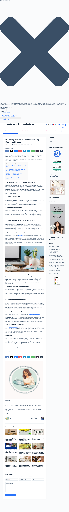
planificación (51, 266)
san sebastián (51, 271)
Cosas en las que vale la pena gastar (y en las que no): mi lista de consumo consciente (38, 452)
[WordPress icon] (9, 413)
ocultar (19, 163)
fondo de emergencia (13, 327)
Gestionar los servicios (6, 113)
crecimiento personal (57, 258)
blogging (56, 255)
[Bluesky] (50, 124)
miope (55, 265)
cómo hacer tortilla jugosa (53, 259)
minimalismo (51, 265)
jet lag (58, 263)
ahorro (50, 246)
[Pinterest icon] (8, 413)
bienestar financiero (52, 253)
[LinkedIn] (24, 151)
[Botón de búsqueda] (50, 143)
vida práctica (56, 273)
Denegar (5, 117)
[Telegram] (28, 151)
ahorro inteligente (55, 246)
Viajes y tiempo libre (62, 129)
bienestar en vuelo (59, 252)
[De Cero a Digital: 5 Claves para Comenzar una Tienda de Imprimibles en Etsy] (38, 432)
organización (62, 265)
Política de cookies (5, 119)
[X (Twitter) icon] (7, 413)
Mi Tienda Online (61, 124)
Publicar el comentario (10, 494)
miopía (58, 265)
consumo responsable (58, 256)
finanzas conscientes (51, 262)
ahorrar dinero (8, 351)
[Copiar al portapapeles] (41, 151)
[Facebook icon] (5, 413)
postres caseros (57, 266)
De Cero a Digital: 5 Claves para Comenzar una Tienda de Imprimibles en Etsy (38, 438)
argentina (57, 247)
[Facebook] (46, 124)
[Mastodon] (52, 124)
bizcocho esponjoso (51, 255)
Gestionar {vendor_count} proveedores (9, 115)
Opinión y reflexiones (38, 130)
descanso (61, 259)
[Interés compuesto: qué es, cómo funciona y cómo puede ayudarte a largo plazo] (25, 446)
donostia (55, 260)
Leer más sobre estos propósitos (8, 116)
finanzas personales (59, 262)
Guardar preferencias (17, 117)
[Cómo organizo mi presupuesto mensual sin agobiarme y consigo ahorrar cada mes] (11, 459)
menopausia (62, 263)
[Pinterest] (20, 151)
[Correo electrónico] (37, 151)
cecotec (59, 255)
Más (55, 130)
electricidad (20, 235)
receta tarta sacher (62, 268)
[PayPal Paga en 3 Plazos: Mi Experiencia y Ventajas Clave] (11, 446)
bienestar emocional (52, 252)
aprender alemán (52, 247)
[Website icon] (6, 413)
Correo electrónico (23, 479)
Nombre (8, 479)
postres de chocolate (51, 268)
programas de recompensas (34, 314)
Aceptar (1, 117)
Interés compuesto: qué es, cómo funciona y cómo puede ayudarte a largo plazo (25, 452)
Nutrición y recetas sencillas (25, 130)
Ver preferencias (10, 117)
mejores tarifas (15, 240)
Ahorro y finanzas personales (10, 130)
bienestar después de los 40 (54, 251)
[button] (34, 52)
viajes (51, 273)
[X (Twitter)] (48, 124)
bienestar (59, 249)
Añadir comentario (9, 483)
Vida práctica (62, 132)
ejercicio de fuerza (60, 260)
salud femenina (58, 270)
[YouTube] (53, 124)
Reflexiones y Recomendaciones (18, 124)
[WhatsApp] (33, 151)
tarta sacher (56, 271)
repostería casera (52, 270)
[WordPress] (55, 124)
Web (33, 479)
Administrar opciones (6, 112)
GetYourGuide (56, 201)
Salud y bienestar (48, 130)
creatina (50, 258)
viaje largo (62, 271)
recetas (57, 268)
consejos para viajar (51, 256)
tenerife (59, 271)
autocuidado (52, 249)
